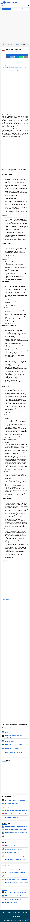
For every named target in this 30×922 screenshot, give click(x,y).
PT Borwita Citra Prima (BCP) (13, 752)
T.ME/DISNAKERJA (6, 599)
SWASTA (21, 67)
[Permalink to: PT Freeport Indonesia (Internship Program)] (3, 736)
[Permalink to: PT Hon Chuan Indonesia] (3, 748)
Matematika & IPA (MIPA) (18, 66)
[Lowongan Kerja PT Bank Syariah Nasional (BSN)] (3, 899)
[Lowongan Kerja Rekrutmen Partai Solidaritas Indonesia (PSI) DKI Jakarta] (3, 859)
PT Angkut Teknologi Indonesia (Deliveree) (16, 810)
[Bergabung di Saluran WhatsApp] (19, 916)
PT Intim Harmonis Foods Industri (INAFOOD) (16, 882)
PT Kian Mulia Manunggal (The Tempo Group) (16, 856)
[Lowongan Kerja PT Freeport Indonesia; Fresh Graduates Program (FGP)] (3, 800)
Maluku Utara (9, 70)
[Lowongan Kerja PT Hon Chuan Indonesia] (3, 902)
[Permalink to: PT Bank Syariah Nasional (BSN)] (3, 744)
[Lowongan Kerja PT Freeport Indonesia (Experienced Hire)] (3, 892)
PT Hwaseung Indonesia (11, 852)
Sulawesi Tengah (15, 70)
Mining (25, 66)
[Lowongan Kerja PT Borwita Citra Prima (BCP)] (3, 869)
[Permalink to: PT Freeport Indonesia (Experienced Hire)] (3, 731)
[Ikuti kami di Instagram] (13, 916)
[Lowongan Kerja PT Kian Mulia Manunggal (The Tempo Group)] (3, 855)
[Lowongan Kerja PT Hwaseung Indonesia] (3, 852)
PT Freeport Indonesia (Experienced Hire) (15, 892)
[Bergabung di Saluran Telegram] (17, 916)
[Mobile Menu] (28, 2)
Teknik (25, 67)
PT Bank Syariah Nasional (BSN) (14, 745)
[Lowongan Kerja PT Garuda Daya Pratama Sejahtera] (3, 849)
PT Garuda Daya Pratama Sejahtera (14, 849)
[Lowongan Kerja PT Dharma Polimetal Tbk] (3, 817)
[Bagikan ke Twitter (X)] (12, 57)
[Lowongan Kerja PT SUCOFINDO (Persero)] (3, 803)
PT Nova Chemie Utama (11, 845)
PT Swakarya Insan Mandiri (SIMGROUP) (15, 872)
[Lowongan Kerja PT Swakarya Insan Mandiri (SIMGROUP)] (3, 872)
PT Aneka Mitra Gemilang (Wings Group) (15, 813)
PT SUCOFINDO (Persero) (11, 803)
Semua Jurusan (7, 67)
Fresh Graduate (6, 66)
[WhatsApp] (21, 57)
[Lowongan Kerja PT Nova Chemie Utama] (3, 845)
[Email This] (26, 57)
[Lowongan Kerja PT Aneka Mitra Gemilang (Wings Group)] (3, 813)
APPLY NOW (17, 54)
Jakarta (4, 70)
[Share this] (8, 57)
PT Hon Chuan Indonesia (12, 748)
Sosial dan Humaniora (15, 67)
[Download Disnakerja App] (11, 916)
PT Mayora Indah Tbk (10, 807)
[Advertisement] (15, 27)
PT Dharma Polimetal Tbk (11, 817)
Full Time (11, 66)
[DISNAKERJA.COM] (9, 2)
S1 (3, 67)
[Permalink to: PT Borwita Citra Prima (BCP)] (3, 752)
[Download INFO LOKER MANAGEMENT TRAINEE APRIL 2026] (3, 829)
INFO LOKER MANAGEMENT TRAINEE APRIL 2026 (17, 829)
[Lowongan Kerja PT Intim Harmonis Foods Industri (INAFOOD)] (3, 882)
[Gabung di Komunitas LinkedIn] (15, 916)
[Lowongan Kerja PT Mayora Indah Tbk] (3, 807)
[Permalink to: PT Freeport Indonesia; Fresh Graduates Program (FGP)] (3, 740)
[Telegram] (17, 57)
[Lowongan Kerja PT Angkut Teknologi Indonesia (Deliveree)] (3, 810)
